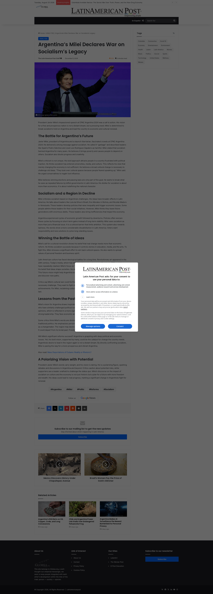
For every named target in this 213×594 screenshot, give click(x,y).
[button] (106, 297)
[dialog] (106, 297)
